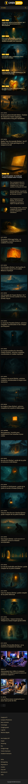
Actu (3, 20)
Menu (4, 7)
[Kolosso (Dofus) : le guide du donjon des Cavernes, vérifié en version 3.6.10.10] (5, 191)
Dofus (7, 20)
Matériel (4, 173)
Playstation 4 (4, 764)
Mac (2, 746)
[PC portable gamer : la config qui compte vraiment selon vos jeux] (14, 176)
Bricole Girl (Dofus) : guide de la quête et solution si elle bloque (13, 461)
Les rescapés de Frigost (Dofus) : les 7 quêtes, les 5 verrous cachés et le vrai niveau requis (13, 296)
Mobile (2, 669)
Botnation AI (4, 772)
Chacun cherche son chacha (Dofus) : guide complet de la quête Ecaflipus (13, 513)
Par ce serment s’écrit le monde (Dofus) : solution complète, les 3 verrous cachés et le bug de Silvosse (18, 184)
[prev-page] (2, 705)
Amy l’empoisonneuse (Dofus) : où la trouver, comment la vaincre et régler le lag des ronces (17, 201)
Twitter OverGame (5, 751)
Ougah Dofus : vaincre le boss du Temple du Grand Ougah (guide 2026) (13, 620)
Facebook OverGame (6, 753)
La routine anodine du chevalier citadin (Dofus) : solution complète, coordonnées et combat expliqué (12, 352)
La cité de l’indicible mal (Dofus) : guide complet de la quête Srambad (14, 567)
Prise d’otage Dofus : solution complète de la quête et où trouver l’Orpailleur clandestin (18, 210)
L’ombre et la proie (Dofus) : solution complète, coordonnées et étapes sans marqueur (13, 380)
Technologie (4, 725)
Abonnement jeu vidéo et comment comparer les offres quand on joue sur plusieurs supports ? (13, 672)
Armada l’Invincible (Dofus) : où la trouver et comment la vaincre (12, 646)
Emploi (2, 741)
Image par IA (4, 717)
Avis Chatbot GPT (5, 738)
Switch (4, 697)
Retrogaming (4, 762)
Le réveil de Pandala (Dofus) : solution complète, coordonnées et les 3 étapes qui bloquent (14, 324)
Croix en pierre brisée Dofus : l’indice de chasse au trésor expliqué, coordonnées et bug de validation (14, 116)
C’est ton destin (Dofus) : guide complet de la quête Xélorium (14, 593)
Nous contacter (5, 722)
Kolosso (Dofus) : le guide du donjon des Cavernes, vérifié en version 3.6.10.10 (18, 192)
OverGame (18, 781)
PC (5, 669)
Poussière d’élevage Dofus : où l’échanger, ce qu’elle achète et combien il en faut (11, 241)
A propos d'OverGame (6, 720)
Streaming (3, 743)
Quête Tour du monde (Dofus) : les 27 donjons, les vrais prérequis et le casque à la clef (14, 143)
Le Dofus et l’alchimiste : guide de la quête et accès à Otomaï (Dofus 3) (13, 487)
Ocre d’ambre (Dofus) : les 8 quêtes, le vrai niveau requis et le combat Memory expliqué (13, 268)
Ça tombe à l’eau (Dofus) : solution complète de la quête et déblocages (12, 407)
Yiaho (2, 774)
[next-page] (4, 705)
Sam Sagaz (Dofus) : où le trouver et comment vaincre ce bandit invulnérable (13, 540)
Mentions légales (5, 732)
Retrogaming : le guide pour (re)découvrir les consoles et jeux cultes (12, 434)
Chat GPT (3, 769)
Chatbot (3, 767)
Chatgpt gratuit (5, 727)
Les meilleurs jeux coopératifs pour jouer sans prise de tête (13, 700)
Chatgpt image (4, 748)
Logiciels (3, 730)
